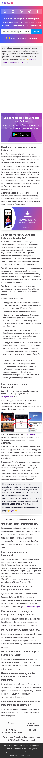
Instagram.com (7, 397)
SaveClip (7, 3)
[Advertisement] (21, 90)
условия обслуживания (32, 724)
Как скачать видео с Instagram (24, 38)
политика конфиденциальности (11, 731)
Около (11, 723)
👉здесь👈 (12, 511)
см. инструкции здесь (31, 607)
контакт (32, 730)
